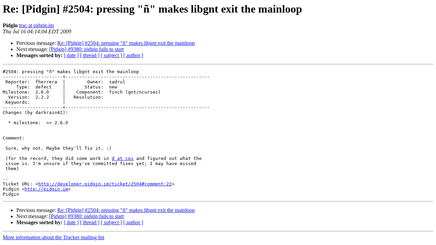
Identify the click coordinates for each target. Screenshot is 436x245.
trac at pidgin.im (36, 25)
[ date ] (71, 55)
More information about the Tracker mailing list (53, 237)
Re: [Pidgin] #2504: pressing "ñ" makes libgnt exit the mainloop (126, 43)
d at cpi (123, 158)
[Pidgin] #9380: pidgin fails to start (86, 49)
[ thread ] (89, 55)
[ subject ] (111, 55)
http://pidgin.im (46, 189)
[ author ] (133, 55)
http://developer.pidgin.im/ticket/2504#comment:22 (105, 183)
